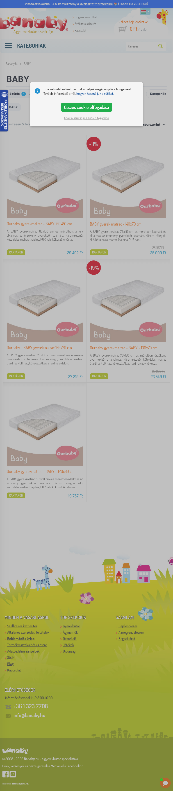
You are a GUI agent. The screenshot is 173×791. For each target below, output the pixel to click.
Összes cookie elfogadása (86, 107)
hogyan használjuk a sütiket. (95, 93)
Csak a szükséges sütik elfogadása (86, 118)
